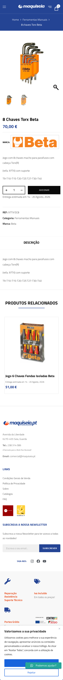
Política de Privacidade (14, 483)
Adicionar (44, 190)
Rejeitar (31, 672)
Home (15, 20)
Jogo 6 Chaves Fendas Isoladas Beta (29, 376)
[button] (56, 64)
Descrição (31, 242)
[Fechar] (59, 628)
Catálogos (8, 494)
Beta (13, 224)
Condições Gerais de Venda (16, 478)
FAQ (5, 499)
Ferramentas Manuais (35, 20)
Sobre (6, 488)
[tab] (31, 243)
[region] (31, 653)
